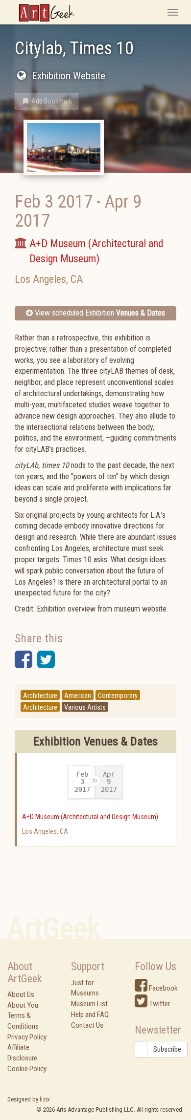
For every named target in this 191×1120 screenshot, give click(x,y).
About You (22, 1005)
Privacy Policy (27, 1037)
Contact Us (87, 1025)
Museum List (89, 1003)
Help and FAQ (90, 1014)
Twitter (158, 1003)
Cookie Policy (27, 1068)
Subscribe (167, 1049)
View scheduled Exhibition (99, 312)
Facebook (162, 988)
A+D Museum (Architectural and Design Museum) (90, 817)
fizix (45, 1099)
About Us (20, 994)
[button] (46, 101)
